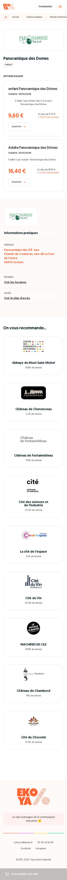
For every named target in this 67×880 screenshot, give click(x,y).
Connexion (45, 6)
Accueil (15, 17)
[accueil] (8, 7)
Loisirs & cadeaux (34, 17)
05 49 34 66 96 (45, 842)
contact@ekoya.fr (23, 842)
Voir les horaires (15, 282)
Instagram (41, 848)
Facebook (26, 848)
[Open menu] (60, 6)
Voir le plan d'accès (17, 298)
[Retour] (6, 17)
